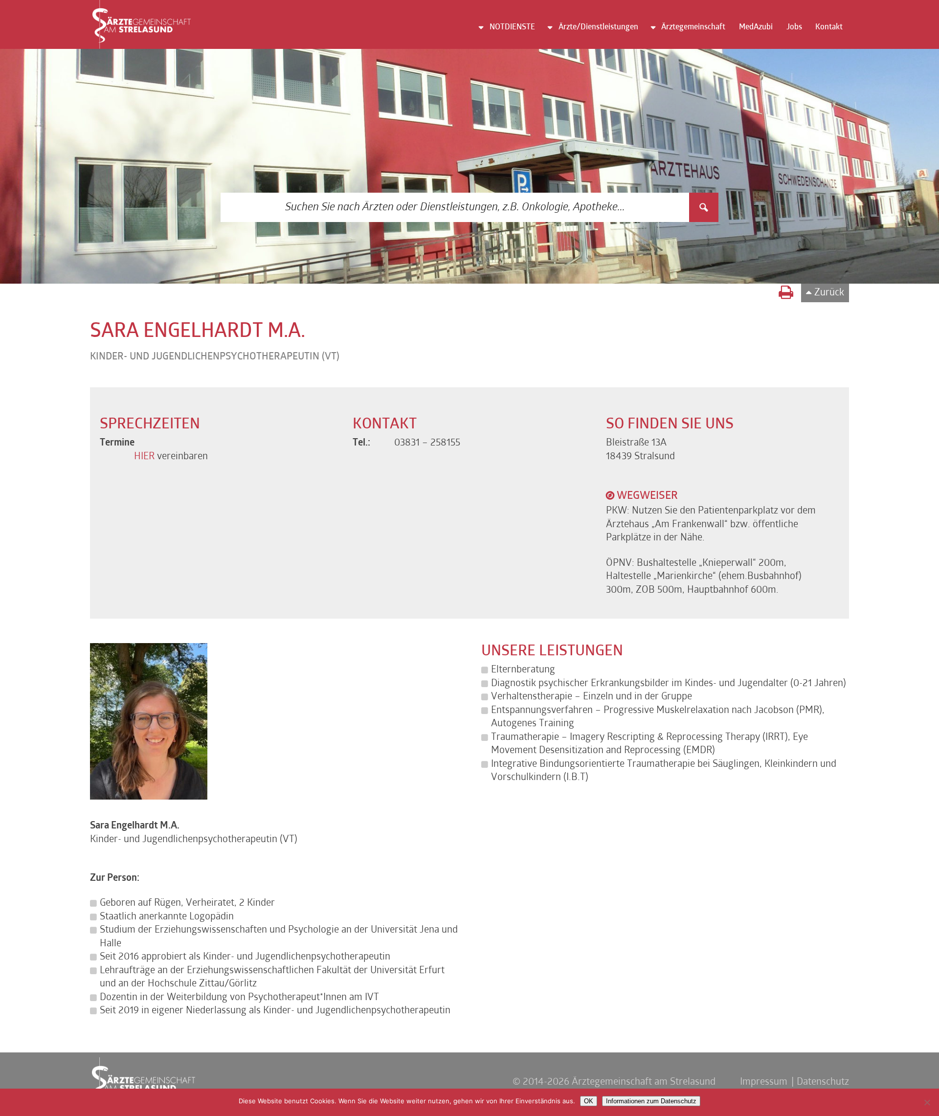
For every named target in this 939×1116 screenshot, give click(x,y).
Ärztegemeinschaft (693, 27)
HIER (145, 457)
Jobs (794, 27)
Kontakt (829, 27)
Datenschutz (823, 1082)
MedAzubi (756, 27)
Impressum (763, 1082)
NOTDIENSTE (512, 27)
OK (588, 1101)
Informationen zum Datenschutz (651, 1101)
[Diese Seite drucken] (786, 294)
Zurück (829, 293)
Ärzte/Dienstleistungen (598, 27)
